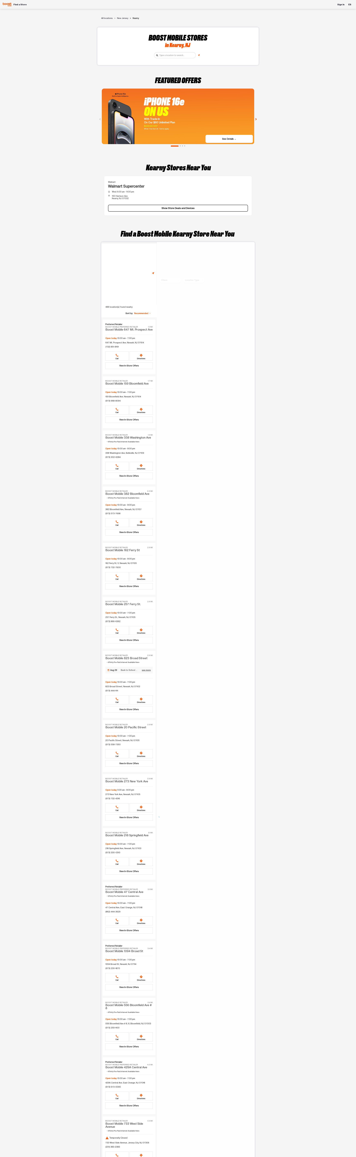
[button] (142, 313)
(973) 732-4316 (112, 798)
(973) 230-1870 (112, 968)
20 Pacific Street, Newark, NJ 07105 (122, 740)
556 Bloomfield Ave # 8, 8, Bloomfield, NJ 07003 (128, 1023)
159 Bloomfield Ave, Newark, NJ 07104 (123, 396)
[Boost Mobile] (7, 4)
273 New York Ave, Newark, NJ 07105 (122, 794)
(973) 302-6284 (113, 457)
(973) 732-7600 (113, 567)
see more (146, 670)
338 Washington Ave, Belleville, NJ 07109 (124, 453)
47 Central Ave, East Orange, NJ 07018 (123, 907)
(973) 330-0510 (112, 852)
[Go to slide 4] (184, 146)
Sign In (340, 4)
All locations (107, 18)
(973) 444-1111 (111, 690)
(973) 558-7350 (113, 744)
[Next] (256, 119)
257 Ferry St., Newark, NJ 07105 (120, 617)
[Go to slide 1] (175, 146)
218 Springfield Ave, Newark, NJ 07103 (123, 848)
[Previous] (100, 119)
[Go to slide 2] (180, 146)
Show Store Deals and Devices (178, 208)
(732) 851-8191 (112, 347)
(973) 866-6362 (112, 621)
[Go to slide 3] (182, 146)
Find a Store (20, 4)
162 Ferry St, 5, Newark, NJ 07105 (121, 563)
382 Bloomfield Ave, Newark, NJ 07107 (123, 509)
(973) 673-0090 (113, 1087)
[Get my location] (199, 55)
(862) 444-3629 (112, 911)
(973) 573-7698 (112, 513)
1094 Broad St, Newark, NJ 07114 (120, 964)
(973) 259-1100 (112, 1028)
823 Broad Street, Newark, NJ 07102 (122, 686)
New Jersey (122, 18)
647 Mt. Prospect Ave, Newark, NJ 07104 (124, 342)
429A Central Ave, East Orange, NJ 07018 (125, 1082)
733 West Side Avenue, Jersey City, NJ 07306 (127, 1142)
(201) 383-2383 (112, 1147)
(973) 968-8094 (113, 401)
